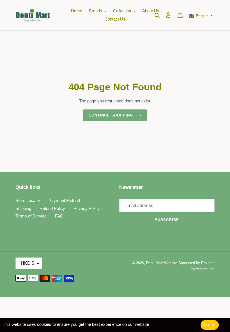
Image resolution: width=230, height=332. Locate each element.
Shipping (23, 208)
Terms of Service (31, 216)
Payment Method (64, 200)
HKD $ (27, 263)
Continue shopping (111, 115)
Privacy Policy (86, 208)
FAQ (59, 216)
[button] (200, 16)
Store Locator (27, 200)
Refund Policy (52, 208)
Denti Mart (154, 263)
